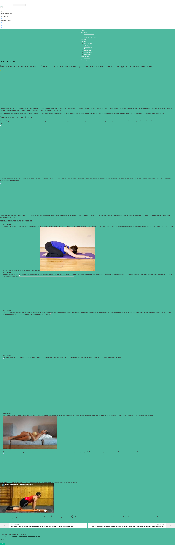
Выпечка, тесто (87, 50)
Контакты (2, 539)
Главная (83, 30)
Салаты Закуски (88, 43)
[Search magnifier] (1, 7)
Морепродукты (87, 48)
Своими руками (88, 36)
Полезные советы (85, 56)
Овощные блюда (88, 52)
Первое (86, 45)
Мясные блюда (88, 47)
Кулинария (83, 41)
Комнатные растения (89, 34)
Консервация (87, 54)
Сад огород (84, 60)
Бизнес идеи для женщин (90, 37)
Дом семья (84, 32)
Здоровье (83, 39)
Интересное (87, 58)
